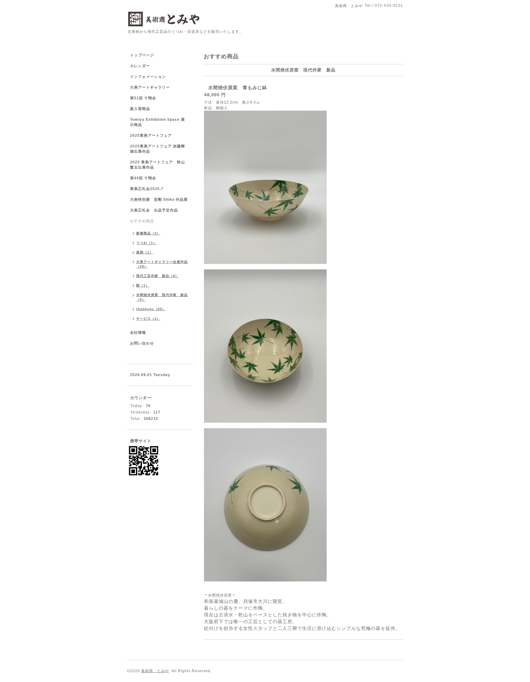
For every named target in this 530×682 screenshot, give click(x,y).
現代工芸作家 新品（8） (157, 276)
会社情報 (138, 332)
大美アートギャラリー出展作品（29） (162, 264)
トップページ (142, 55)
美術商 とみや (155, 671)
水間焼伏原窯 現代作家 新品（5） (162, 297)
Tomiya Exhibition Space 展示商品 (157, 122)
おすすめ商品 (142, 221)
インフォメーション (148, 76)
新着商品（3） (148, 233)
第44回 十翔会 (143, 178)
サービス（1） (148, 318)
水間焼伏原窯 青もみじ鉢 (237, 87)
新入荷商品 (140, 109)
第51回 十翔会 (143, 98)
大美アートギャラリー (150, 87)
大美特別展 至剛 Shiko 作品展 (159, 199)
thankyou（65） (151, 309)
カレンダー (140, 66)
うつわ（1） (146, 243)
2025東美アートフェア (151, 135)
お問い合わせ (142, 343)
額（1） (142, 285)
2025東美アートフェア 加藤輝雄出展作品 (157, 149)
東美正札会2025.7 (146, 189)
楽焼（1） (144, 252)
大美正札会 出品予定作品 (154, 210)
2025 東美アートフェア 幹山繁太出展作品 (157, 165)
